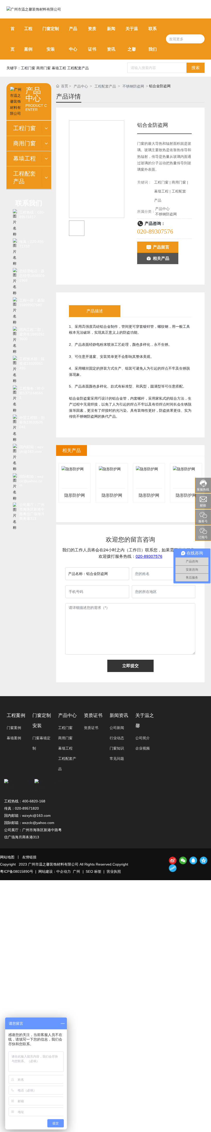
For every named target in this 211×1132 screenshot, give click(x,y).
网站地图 (7, 857)
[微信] (183, 860)
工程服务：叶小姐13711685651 (32, 393)
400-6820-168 (33, 801)
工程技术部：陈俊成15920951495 (32, 363)
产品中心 (81, 86)
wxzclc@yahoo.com (38, 823)
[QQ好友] (193, 860)
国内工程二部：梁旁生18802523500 (32, 334)
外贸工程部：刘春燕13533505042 (32, 422)
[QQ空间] (203, 860)
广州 (76, 871)
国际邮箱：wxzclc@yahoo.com (31, 480)
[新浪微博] (173, 860)
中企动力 (63, 871)
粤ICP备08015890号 (16, 871)
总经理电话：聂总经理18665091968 (32, 275)
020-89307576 (155, 231)
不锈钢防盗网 (133, 86)
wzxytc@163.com (36, 815)
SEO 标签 (93, 871)
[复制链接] (173, 868)
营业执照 (114, 871)
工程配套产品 (105, 86)
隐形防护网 (74, 495)
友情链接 (29, 857)
